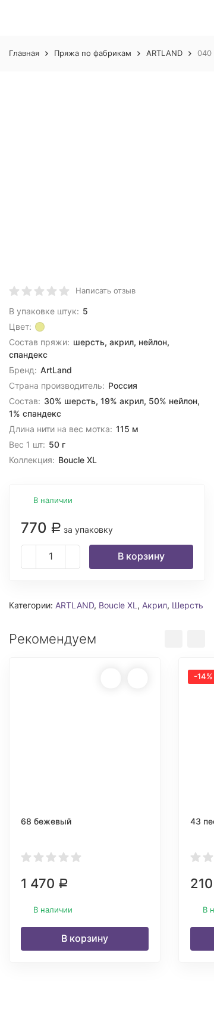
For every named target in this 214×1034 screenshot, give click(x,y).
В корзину (141, 556)
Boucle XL (118, 605)
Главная (24, 53)
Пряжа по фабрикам (92, 53)
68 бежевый (46, 821)
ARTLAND (164, 53)
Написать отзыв (105, 290)
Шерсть (187, 605)
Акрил (154, 605)
